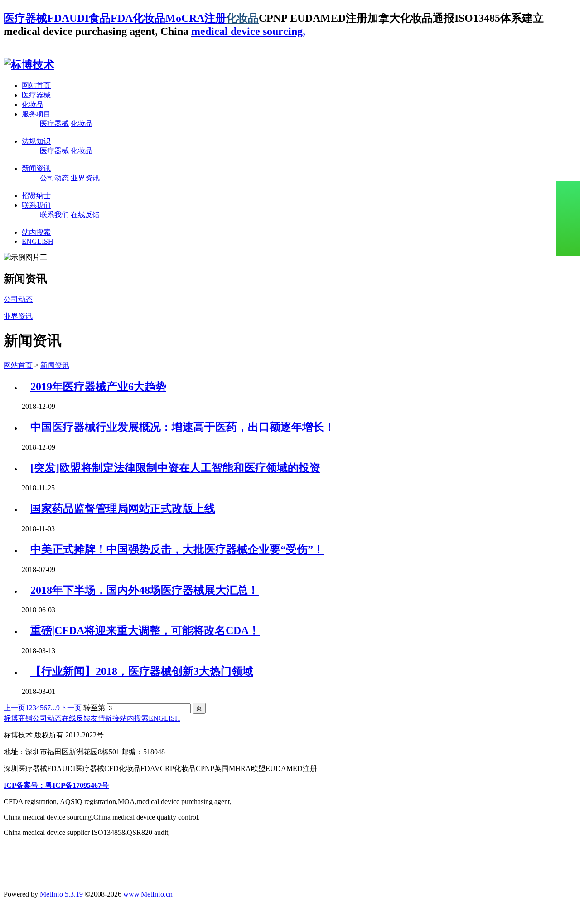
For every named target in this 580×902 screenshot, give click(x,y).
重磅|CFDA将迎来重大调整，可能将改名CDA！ (145, 630)
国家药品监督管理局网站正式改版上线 (122, 508)
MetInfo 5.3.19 (61, 894)
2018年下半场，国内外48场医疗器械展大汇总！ (144, 590)
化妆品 (242, 18)
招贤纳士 (36, 195)
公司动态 (54, 178)
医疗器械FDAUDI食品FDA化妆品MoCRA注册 (115, 18)
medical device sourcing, (248, 31)
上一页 (14, 708)
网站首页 (36, 85)
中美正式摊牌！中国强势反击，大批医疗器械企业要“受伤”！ (177, 549)
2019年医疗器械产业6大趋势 (98, 387)
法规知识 (36, 141)
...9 (55, 708)
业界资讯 (85, 178)
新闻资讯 (36, 168)
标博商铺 (18, 718)
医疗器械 (36, 95)
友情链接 (105, 718)
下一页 (71, 708)
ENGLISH (37, 241)
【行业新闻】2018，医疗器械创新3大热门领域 (141, 671)
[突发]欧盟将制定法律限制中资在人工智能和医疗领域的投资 (175, 468)
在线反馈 (85, 214)
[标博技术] (29, 65)
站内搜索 (36, 232)
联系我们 (36, 205)
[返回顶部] (568, 243)
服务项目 (36, 114)
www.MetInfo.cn (148, 894)
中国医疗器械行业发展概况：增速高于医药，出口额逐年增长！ (182, 427)
